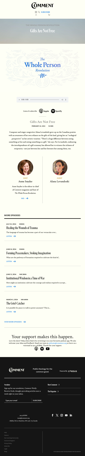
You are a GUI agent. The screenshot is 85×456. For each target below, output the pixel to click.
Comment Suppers (9, 440)
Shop (5, 451)
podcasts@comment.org (58, 343)
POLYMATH (77, 451)
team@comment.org (23, 418)
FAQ (5, 432)
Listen (9, 236)
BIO (22, 198)
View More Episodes (13, 322)
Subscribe (45, 12)
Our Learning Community (11, 438)
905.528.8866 (23, 415)
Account (36, 15)
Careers (6, 435)
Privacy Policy (8, 443)
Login (5, 449)
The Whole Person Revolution (42, 25)
